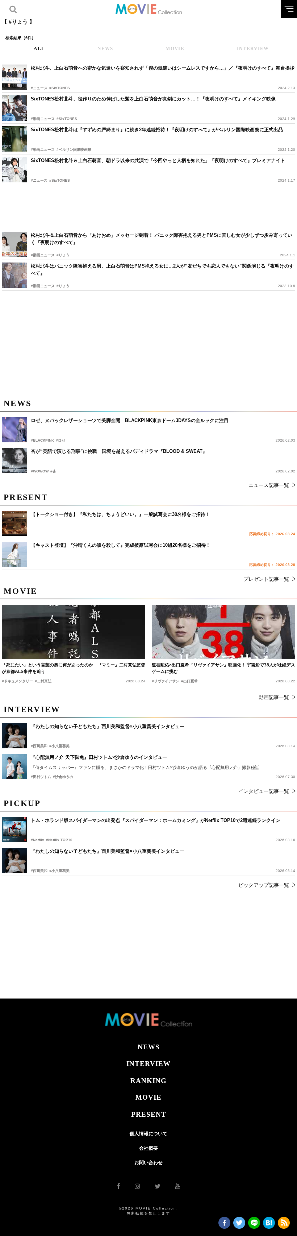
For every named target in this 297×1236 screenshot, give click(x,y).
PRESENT (148, 1114)
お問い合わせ (148, 1162)
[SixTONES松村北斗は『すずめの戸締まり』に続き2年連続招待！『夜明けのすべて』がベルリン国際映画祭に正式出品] (14, 139)
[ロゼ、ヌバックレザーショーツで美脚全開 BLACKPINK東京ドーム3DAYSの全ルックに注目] (14, 429)
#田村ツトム (41, 777)
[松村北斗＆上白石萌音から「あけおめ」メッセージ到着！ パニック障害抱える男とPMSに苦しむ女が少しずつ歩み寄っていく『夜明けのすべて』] (14, 244)
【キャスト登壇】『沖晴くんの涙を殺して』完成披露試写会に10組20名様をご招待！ (120, 545)
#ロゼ (60, 440)
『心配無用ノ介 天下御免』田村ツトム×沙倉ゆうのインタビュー (99, 757)
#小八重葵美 (59, 871)
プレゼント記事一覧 (266, 579)
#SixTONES (59, 88)
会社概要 (148, 1148)
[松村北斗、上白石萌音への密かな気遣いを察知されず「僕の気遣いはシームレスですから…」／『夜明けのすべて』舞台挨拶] (14, 77)
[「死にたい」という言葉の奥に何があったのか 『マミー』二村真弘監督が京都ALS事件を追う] (73, 632)
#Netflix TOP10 (59, 840)
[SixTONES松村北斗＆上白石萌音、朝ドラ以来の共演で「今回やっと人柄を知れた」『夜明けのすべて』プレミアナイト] (14, 169)
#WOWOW (40, 471)
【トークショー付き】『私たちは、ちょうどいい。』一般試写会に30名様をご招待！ (120, 514)
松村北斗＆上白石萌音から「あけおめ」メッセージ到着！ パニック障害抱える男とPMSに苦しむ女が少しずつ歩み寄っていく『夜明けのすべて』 (161, 238)
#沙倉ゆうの (63, 777)
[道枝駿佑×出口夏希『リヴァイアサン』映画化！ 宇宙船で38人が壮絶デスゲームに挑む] (223, 632)
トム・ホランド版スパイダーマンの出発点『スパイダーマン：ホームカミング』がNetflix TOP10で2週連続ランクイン (155, 820)
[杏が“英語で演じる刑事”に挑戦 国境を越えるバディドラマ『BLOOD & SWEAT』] (14, 460)
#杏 (53, 471)
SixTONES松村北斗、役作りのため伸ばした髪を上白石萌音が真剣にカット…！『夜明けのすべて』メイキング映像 (153, 99)
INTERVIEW (148, 1063)
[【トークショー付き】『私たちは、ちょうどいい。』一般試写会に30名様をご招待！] (14, 523)
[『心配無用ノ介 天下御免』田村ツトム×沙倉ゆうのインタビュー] (14, 766)
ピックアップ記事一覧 (263, 885)
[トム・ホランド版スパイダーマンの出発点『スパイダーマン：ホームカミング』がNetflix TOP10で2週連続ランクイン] (14, 829)
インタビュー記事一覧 (263, 791)
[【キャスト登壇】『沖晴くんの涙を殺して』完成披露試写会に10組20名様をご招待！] (14, 554)
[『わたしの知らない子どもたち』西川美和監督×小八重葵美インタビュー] (14, 860)
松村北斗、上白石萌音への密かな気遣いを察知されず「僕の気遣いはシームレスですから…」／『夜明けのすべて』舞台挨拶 (162, 68)
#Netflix (37, 840)
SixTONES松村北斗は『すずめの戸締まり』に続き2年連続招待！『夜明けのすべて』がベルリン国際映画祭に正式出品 (157, 129)
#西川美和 (39, 871)
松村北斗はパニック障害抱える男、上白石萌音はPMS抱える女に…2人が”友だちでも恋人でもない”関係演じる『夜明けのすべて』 (162, 269)
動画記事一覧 (274, 697)
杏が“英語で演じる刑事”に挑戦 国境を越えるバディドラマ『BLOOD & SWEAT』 (119, 451)
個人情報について (148, 1133)
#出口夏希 (189, 681)
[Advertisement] (148, 204)
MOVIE (148, 1097)
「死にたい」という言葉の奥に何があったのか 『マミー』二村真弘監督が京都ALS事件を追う (73, 668)
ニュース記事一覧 (268, 485)
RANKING (148, 1080)
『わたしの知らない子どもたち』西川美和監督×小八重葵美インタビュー (107, 851)
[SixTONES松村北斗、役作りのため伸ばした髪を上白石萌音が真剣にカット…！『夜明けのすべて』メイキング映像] (14, 108)
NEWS (149, 1047)
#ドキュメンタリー (17, 681)
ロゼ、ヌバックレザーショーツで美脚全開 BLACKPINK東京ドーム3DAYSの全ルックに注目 (130, 420)
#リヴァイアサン (165, 681)
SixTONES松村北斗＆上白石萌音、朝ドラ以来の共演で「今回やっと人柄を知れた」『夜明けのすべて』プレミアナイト (158, 160)
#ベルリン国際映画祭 (74, 150)
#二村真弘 (43, 681)
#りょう (63, 255)
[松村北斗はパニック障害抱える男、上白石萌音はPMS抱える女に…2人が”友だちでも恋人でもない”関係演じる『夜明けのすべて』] (14, 275)
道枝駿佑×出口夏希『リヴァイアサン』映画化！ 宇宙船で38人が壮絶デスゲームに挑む (223, 668)
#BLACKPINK (42, 440)
